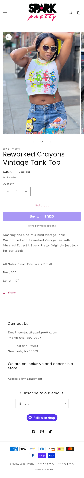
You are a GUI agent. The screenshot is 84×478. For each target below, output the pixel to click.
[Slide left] (33, 141)
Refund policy (46, 463)
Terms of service (44, 469)
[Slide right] (50, 141)
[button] (5, 12)
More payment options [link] (42, 225)
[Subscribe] (64, 403)
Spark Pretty (27, 464)
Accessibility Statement (25, 378)
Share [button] (11, 292)
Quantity (8, 183)
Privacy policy (66, 463)
